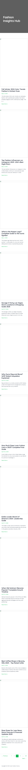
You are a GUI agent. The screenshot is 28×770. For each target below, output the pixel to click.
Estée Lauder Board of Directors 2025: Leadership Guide (12, 519)
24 (26, 756)
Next (24, 758)
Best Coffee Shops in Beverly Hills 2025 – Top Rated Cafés (13, 662)
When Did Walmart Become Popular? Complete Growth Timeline (13, 590)
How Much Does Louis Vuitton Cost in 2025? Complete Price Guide (13, 447)
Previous (5, 756)
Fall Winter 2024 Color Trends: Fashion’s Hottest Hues (14, 90)
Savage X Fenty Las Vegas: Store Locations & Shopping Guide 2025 (13, 305)
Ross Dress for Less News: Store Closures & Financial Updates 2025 (12, 732)
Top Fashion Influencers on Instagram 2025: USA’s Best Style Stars (12, 162)
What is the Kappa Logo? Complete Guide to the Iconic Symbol (13, 233)
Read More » (5, 104)
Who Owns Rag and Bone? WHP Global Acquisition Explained (12, 376)
